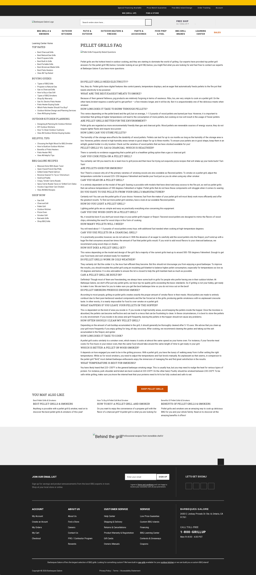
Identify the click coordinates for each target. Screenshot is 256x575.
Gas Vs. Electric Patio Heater (49, 102)
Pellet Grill (41, 206)
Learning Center (201, 32)
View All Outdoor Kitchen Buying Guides (53, 133)
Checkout (36, 538)
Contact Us (73, 533)
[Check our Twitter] (196, 486)
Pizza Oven (42, 212)
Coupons (144, 544)
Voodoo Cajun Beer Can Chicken (50, 187)
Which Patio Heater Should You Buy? (52, 107)
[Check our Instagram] (211, 486)
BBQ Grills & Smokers (44, 32)
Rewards (72, 544)
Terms (115, 571)
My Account (37, 516)
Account (38, 509)
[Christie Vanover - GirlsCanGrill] (47, 450)
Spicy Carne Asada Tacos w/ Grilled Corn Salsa (56, 184)
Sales (217, 32)
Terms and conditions (146, 485)
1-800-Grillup (193, 532)
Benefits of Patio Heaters (48, 149)
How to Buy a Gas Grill (46, 92)
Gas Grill (40, 200)
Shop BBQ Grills (43, 221)
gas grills (141, 562)
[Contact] (201, 22)
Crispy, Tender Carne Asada (49, 181)
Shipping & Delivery (113, 522)
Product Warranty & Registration (119, 533)
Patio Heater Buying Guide (48, 104)
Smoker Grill (42, 215)
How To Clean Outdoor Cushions (50, 130)
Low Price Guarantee (149, 516)
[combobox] (116, 22)
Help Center (109, 516)
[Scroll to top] (221, 462)
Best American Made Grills (48, 67)
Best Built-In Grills (44, 61)
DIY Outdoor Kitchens (46, 127)
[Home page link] (48, 21)
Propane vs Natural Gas (47, 87)
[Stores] (192, 22)
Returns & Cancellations (115, 527)
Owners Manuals (112, 544)
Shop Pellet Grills (152, 389)
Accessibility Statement (130, 571)
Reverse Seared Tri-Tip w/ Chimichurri (53, 175)
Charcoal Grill (42, 203)
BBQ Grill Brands (180, 32)
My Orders (37, 527)
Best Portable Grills (45, 64)
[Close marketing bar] (221, 2)
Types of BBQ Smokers (47, 96)
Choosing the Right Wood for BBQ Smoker (55, 143)
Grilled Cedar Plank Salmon (48, 172)
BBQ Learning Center (149, 533)
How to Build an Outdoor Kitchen (50, 146)
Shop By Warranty (44, 98)
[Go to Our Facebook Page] (189, 486)
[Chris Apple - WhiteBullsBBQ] (209, 450)
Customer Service (116, 509)
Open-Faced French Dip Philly (49, 169)
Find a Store (73, 522)
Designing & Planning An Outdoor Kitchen (54, 124)
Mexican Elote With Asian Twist (50, 166)
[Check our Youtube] (204, 486)
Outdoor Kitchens (66, 32)
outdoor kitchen (167, 562)
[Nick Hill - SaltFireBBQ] (79, 450)
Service (145, 509)
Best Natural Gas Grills (46, 55)
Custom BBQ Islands (149, 522)
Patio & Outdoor (87, 32)
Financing (144, 527)
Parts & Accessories (138, 32)
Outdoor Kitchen (44, 209)
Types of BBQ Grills (45, 84)
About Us (74, 509)
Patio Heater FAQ (44, 152)
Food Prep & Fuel (161, 32)
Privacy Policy (105, 571)
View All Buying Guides (46, 113)
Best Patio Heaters (45, 70)
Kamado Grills (43, 218)
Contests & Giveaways (150, 538)
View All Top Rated (45, 73)
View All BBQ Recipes (46, 190)
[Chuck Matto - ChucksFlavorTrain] (112, 450)
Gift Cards (108, 538)
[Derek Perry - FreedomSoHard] (144, 450)
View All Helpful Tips (45, 155)
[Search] (148, 22)
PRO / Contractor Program (80, 538)
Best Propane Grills (45, 58)
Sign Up (163, 477)
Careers (71, 527)
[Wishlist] (211, 22)
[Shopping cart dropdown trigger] (221, 22)
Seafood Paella (43, 178)
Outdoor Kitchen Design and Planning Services (56, 110)
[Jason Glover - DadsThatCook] (176, 450)
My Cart (35, 533)
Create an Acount (40, 522)
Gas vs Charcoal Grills (46, 90)
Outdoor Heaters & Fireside (112, 32)
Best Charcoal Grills (45, 52)
